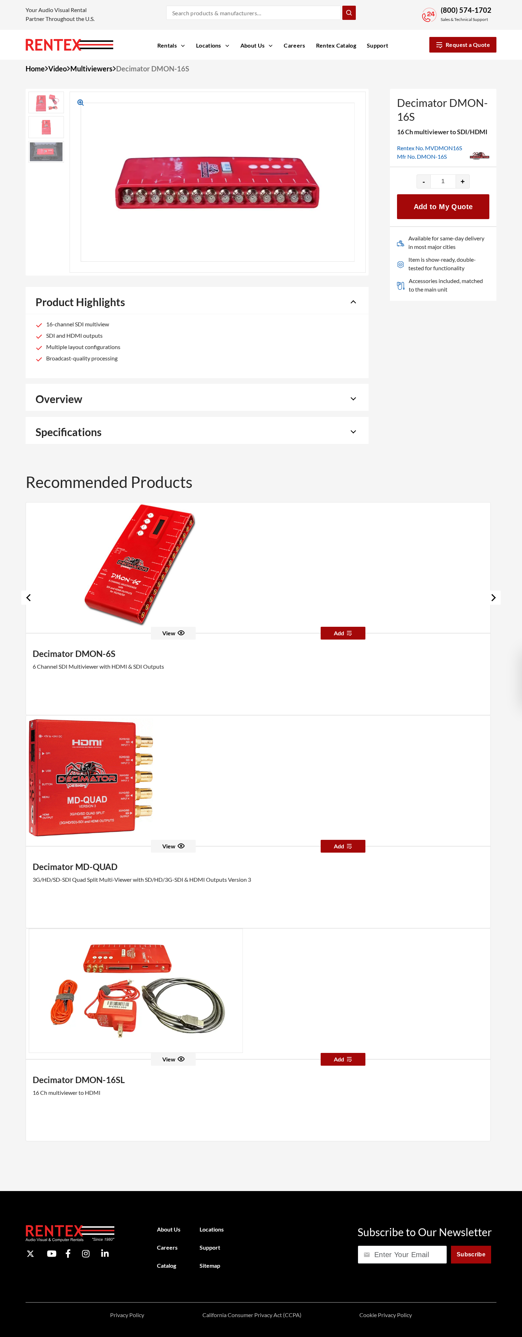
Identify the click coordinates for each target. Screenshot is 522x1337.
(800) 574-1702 (466, 10)
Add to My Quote (443, 207)
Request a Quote (468, 44)
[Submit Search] (349, 13)
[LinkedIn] (105, 1253)
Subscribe (471, 1254)
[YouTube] (51, 1253)
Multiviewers (91, 68)
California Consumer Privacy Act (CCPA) (251, 1314)
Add (339, 633)
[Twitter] (30, 1254)
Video (57, 68)
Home (35, 68)
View (168, 633)
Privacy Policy (127, 1314)
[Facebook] (68, 1253)
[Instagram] (85, 1253)
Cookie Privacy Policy (385, 1314)
